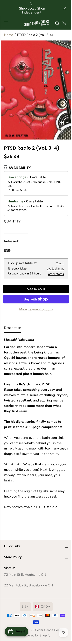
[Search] (57, 23)
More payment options (36, 309)
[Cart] (64, 23)
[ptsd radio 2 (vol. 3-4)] (36, 90)
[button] (6, 23)
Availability (20, 167)
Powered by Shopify (36, 635)
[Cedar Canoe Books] (36, 23)
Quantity (12, 221)
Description (12, 327)
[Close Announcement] (64, 8)
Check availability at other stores (55, 268)
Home (8, 35)
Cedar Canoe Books (49, 630)
